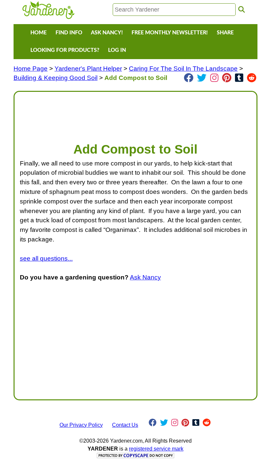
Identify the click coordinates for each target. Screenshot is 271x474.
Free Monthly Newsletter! (170, 32)
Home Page (31, 68)
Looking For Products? (64, 50)
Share (225, 32)
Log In (117, 50)
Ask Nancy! (107, 32)
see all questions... (46, 258)
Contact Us (125, 425)
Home (38, 32)
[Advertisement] (135, 113)
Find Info (69, 32)
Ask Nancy (145, 277)
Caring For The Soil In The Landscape (183, 68)
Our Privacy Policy (81, 425)
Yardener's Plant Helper (88, 68)
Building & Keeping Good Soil (55, 77)
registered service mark (156, 449)
